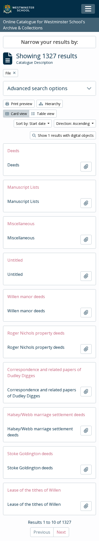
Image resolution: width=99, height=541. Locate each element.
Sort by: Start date (31, 123)
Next (61, 532)
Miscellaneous (21, 223)
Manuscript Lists (23, 187)
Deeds (13, 150)
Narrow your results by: (49, 41)
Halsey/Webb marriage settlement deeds (46, 414)
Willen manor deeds (26, 296)
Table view (45, 113)
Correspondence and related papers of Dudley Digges (44, 372)
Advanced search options (37, 88)
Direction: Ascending (73, 123)
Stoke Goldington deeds (30, 453)
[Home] (21, 9)
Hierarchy (52, 103)
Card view (18, 113)
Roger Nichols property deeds (35, 333)
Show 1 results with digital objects (65, 135)
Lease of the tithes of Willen (34, 490)
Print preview (21, 103)
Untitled (15, 260)
